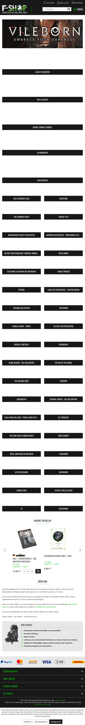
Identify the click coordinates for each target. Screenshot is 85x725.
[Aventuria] (63, 190)
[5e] (21, 500)
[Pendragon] (63, 336)
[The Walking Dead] (21, 373)
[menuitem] (49, 2)
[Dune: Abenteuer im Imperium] (21, 446)
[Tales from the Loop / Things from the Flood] (21, 409)
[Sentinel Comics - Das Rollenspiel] (63, 391)
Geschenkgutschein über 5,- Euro (58, 556)
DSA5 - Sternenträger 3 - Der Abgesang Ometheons (24, 560)
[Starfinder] (63, 446)
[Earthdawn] (63, 464)
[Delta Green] (63, 245)
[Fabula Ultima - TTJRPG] (21, 318)
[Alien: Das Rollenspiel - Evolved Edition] (63, 282)
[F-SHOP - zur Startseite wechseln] (14, 9)
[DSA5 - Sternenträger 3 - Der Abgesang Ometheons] (27, 539)
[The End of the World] (63, 355)
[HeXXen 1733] (63, 209)
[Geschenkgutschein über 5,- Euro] (58, 539)
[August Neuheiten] (42, 59)
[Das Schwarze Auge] (21, 190)
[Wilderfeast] (21, 391)
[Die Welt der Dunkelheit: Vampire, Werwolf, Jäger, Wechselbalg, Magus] (21, 245)
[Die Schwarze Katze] (21, 209)
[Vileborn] (63, 373)
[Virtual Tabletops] (21, 336)
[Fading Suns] (21, 482)
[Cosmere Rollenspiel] (21, 300)
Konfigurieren (56, 722)
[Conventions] (42, 168)
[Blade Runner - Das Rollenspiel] (21, 355)
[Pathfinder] (63, 300)
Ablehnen (27, 722)
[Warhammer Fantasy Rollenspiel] (21, 227)
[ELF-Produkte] (63, 409)
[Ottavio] (21, 282)
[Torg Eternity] (63, 428)
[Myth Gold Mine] (21, 464)
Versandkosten (60, 700)
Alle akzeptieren (41, 722)
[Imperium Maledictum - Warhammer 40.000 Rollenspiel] (63, 227)
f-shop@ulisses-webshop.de (45, 607)
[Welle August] (42, 87)
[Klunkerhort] (42, 140)
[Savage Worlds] (63, 263)
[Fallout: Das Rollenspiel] (63, 318)
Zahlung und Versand (43, 704)
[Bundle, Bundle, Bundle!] (42, 115)
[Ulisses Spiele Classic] (63, 482)
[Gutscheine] (63, 500)
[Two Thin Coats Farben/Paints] (21, 428)
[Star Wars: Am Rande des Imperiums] (21, 263)
